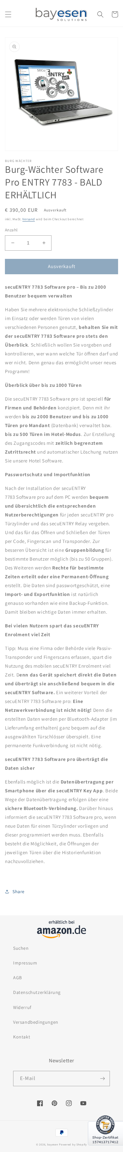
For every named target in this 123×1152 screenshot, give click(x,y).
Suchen (21, 948)
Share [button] (18, 891)
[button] (8, 14)
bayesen (52, 1144)
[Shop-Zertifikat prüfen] (105, 1149)
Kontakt (21, 1037)
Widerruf (22, 1007)
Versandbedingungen (35, 1022)
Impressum (25, 963)
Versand (28, 219)
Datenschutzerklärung (37, 992)
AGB (17, 978)
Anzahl (11, 230)
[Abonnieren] (102, 1078)
